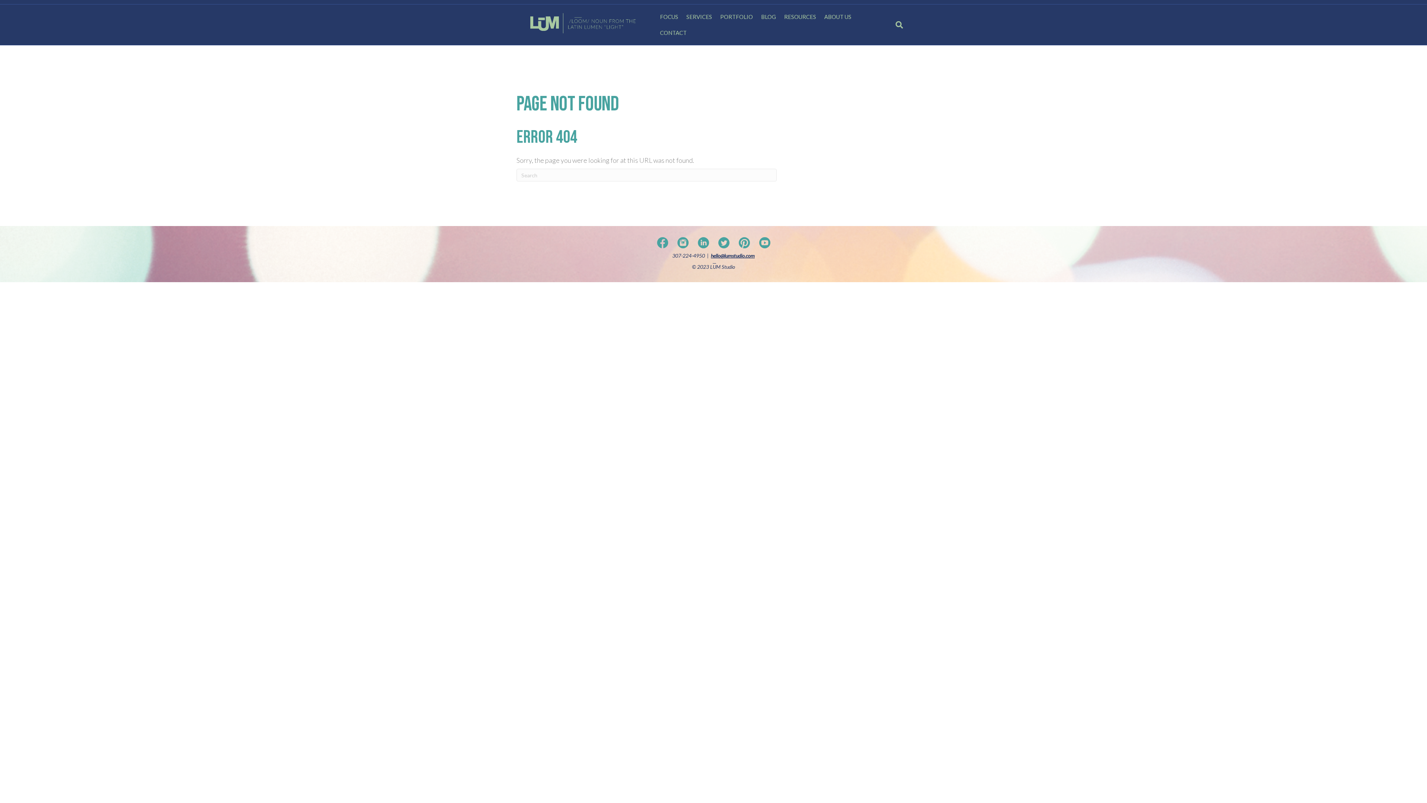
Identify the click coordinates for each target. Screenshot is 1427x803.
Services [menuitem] (699, 16)
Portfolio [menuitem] (736, 16)
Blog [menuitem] (768, 16)
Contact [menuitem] (673, 32)
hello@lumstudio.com (733, 255)
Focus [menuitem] (669, 16)
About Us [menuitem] (837, 16)
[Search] (896, 24)
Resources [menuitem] (800, 16)
